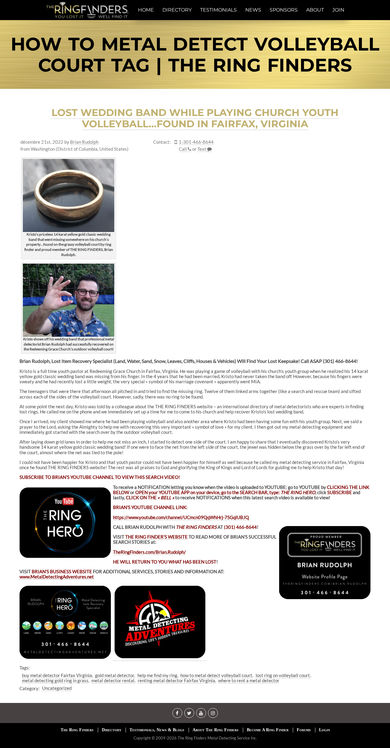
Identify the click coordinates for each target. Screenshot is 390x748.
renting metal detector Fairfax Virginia (176, 680)
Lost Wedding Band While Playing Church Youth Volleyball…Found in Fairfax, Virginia (195, 118)
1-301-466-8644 (196, 142)
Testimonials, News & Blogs (156, 730)
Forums (304, 730)
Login (324, 730)
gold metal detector (114, 675)
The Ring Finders (77, 730)
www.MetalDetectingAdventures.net (57, 576)
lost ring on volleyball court (283, 675)
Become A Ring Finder (268, 730)
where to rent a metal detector (248, 680)
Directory (111, 730)
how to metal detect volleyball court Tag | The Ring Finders (195, 54)
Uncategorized (57, 688)
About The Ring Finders (216, 730)
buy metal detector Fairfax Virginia (57, 675)
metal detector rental (112, 680)
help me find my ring (157, 675)
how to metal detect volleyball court (216, 675)
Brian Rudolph (84, 142)
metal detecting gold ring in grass (55, 680)
